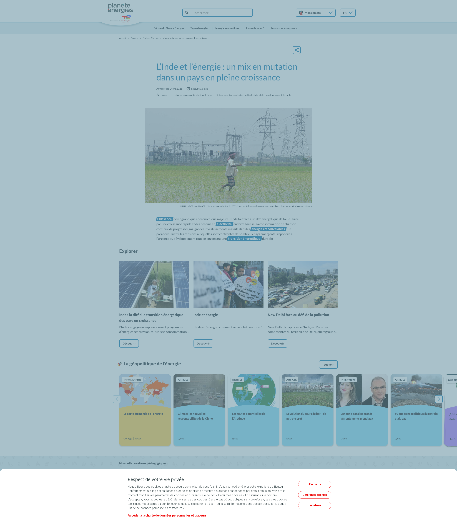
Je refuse (315, 505)
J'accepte (314, 484)
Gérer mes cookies (315, 495)
